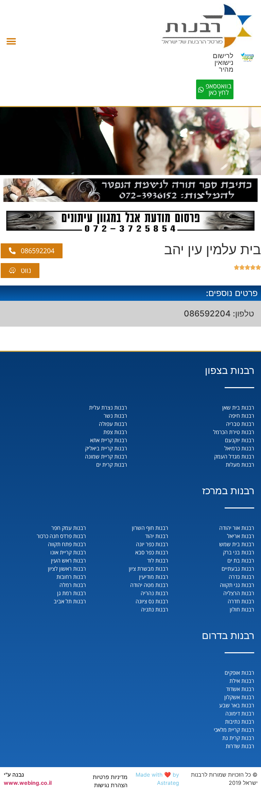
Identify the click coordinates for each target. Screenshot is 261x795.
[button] (11, 41)
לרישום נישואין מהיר (223, 62)
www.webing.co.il (28, 782)
